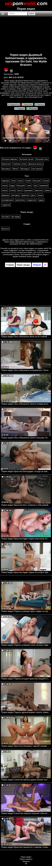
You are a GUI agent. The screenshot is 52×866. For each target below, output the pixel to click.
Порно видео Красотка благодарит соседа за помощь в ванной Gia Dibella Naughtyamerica (26, 471)
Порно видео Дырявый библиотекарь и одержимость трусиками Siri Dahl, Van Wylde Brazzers (26, 59)
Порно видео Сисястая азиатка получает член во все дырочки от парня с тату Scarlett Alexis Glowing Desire (26, 813)
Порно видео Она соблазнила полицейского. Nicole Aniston (26, 370)
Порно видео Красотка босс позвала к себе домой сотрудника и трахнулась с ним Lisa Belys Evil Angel (26, 505)
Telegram (26, 861)
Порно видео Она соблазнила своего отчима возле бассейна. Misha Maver (26, 404)
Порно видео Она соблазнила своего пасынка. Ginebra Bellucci (26, 438)
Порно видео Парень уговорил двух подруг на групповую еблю (26, 611)
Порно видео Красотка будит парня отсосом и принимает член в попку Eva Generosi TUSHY (26, 572)
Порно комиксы (26, 859)
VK (26, 864)
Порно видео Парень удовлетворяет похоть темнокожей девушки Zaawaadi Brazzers (26, 712)
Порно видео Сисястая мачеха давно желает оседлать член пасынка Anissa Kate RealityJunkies (26, 780)
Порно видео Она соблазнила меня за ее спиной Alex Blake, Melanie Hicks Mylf (26, 337)
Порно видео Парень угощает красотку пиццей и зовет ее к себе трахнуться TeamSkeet (26, 679)
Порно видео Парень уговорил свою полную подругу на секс (26, 645)
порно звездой (33, 256)
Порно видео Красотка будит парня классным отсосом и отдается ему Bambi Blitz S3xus (26, 539)
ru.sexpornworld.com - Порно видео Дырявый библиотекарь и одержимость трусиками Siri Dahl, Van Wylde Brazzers (27, 242)
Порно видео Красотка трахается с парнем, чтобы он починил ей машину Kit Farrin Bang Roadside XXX (26, 847)
